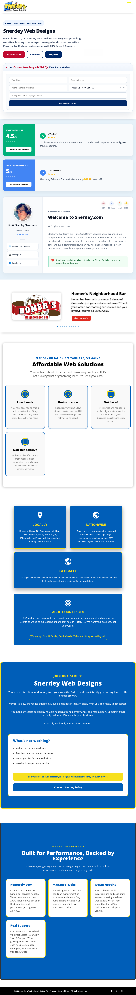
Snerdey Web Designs (29, 991)
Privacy (53, 991)
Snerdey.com (22, 234)
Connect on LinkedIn (19, 246)
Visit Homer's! (81, 318)
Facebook (15, 263)
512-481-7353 (14, 54)
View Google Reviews (19, 184)
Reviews (35, 54)
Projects (53, 54)
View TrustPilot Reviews (18, 149)
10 (78, 326)
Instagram (15, 254)
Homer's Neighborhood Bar (98, 293)
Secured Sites (63, 991)
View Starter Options (59, 67)
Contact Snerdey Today (68, 787)
